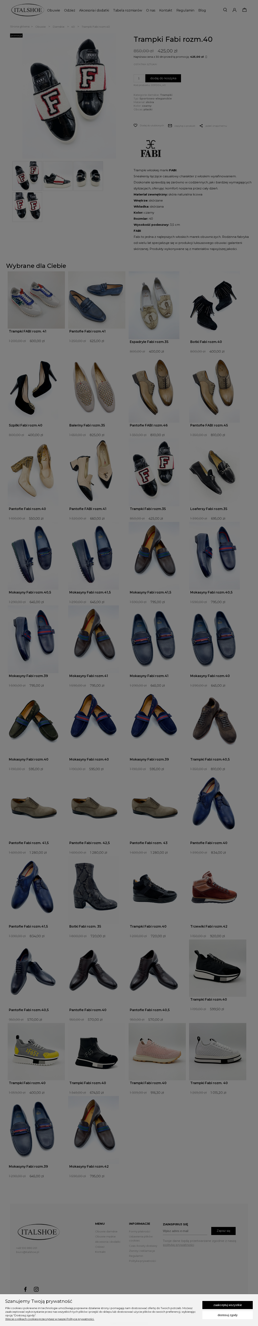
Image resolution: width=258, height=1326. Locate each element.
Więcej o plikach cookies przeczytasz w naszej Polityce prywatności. (49, 1319)
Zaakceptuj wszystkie (227, 1305)
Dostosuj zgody (228, 1315)
